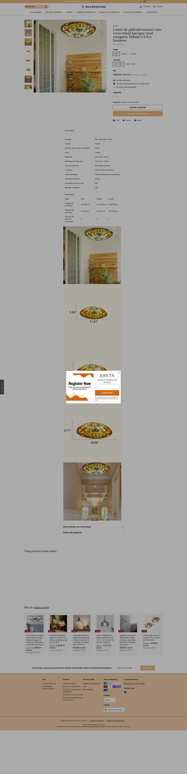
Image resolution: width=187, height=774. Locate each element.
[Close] (119, 372)
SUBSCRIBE (107, 393)
